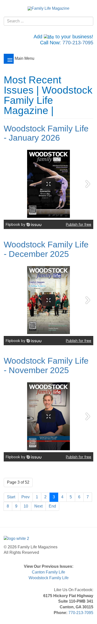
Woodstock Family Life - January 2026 (46, 133)
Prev (25, 497)
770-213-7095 (77, 42)
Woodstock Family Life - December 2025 (46, 249)
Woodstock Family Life (49, 578)
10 (26, 506)
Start (11, 497)
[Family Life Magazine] (48, 8)
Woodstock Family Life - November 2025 (46, 365)
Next (38, 506)
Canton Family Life (48, 572)
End (52, 506)
